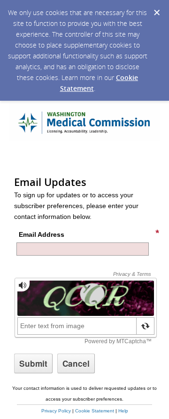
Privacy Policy (56, 410)
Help (123, 410)
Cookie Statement (94, 410)
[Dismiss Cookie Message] (157, 12)
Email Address (41, 234)
